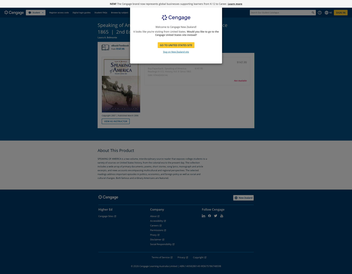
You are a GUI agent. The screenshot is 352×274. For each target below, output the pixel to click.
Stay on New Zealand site (176, 51)
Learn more (235, 3)
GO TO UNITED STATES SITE (176, 45)
